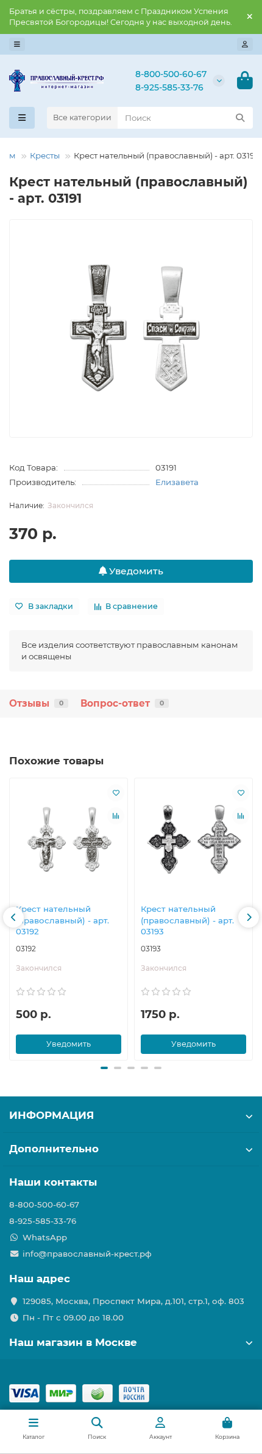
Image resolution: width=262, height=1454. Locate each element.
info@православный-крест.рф (87, 1254)
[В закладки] (115, 792)
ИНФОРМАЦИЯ (51, 1115)
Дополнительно (54, 1149)
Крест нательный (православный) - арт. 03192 (62, 920)
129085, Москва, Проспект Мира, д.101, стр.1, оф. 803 (133, 1301)
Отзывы (36, 703)
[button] (13, 917)
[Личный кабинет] (245, 44)
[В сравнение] (115, 815)
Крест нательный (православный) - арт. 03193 (187, 920)
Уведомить (135, 571)
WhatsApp (45, 1237)
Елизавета (177, 482)
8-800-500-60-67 (171, 74)
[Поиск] (240, 117)
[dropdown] (17, 44)
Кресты (45, 155)
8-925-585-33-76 (169, 87)
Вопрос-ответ (122, 703)
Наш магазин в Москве (73, 1342)
